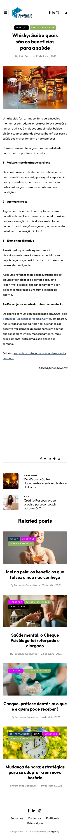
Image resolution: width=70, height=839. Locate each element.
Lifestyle (28, 539)
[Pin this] (54, 458)
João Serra (25, 56)
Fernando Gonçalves (25, 585)
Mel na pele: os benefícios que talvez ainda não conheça (35, 574)
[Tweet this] (45, 458)
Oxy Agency (52, 831)
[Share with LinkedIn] (50, 458)
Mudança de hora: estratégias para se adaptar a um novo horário (35, 772)
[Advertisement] (35, 410)
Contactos (34, 818)
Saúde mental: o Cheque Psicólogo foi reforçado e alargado (35, 640)
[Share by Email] (59, 458)
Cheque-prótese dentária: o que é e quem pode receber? (35, 706)
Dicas (37, 734)
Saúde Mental (18, 607)
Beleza (14, 539)
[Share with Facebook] (41, 458)
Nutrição (21, 27)
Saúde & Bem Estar (43, 27)
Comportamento (20, 734)
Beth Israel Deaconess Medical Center (27, 318)
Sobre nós (17, 818)
